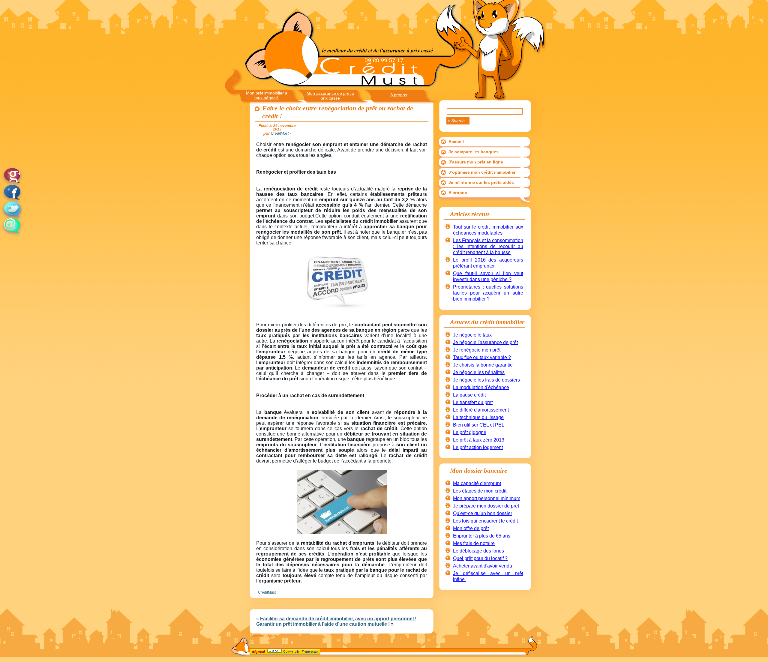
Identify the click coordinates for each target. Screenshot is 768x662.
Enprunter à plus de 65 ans (481, 535)
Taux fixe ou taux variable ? (482, 357)
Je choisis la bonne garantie (483, 364)
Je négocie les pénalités (479, 372)
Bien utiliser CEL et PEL (478, 424)
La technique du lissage (478, 417)
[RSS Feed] (255, 653)
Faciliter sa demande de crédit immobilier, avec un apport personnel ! (338, 618)
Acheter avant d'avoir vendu (482, 565)
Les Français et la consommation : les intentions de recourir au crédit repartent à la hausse (488, 246)
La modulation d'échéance (481, 387)
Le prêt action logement (478, 447)
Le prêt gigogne (469, 432)
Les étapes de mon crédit (479, 490)
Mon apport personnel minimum (486, 498)
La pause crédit (469, 394)
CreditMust (267, 592)
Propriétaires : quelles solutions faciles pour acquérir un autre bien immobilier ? (488, 292)
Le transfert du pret (473, 402)
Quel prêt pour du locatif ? (480, 558)
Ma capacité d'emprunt (477, 483)
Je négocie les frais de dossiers (486, 379)
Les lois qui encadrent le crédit (485, 520)
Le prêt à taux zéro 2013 (478, 439)
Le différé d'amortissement (481, 409)
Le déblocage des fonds (478, 550)
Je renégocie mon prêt (476, 349)
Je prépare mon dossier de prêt (486, 505)
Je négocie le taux (472, 334)
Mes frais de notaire (474, 543)
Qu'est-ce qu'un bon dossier (482, 513)
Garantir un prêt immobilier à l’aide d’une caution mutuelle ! (323, 624)
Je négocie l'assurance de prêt (485, 342)
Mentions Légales (264, 636)
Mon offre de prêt (471, 528)
